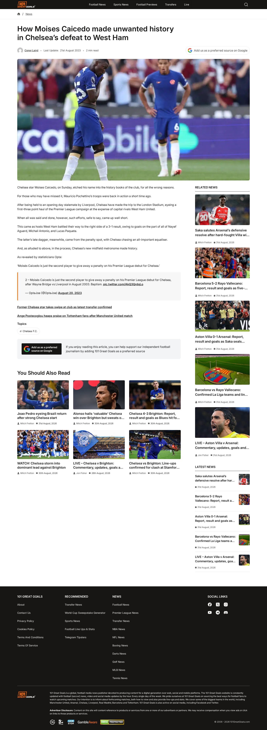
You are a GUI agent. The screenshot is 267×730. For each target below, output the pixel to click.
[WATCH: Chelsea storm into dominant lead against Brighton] (43, 444)
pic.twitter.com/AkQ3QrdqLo (123, 284)
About (21, 604)
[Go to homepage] (26, 4)
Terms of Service (27, 645)
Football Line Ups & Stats (80, 629)
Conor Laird (31, 50)
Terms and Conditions (30, 637)
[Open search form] (246, 4)
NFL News (118, 637)
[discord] (226, 612)
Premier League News (125, 612)
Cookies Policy (26, 629)
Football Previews (146, 4)
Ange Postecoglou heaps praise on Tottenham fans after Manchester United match (75, 316)
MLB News (118, 669)
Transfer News (73, 604)
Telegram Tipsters (75, 637)
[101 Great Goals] (29, 708)
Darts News (119, 653)
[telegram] (218, 612)
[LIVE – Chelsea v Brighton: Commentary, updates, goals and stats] (99, 444)
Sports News (121, 4)
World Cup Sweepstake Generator (85, 612)
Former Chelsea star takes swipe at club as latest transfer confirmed (64, 307)
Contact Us (24, 612)
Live (186, 4)
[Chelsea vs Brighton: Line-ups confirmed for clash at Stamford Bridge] (155, 444)
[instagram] (226, 604)
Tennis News (119, 678)
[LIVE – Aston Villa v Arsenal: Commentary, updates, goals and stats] (222, 422)
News (29, 13)
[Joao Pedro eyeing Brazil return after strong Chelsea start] (43, 394)
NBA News (118, 629)
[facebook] (210, 604)
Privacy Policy (25, 620)
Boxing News (120, 645)
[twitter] (218, 604)
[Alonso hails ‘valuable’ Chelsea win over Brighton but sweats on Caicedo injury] (99, 394)
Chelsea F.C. (30, 331)
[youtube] (210, 612)
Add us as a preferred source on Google (220, 50)
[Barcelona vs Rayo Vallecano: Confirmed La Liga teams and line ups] (222, 369)
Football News (97, 4)
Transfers (170, 4)
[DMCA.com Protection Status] (112, 723)
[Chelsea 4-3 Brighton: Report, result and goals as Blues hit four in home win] (155, 394)
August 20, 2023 (70, 293)
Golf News (118, 661)
